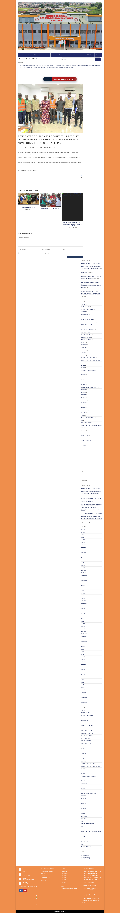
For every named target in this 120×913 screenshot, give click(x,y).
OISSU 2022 (83, 392)
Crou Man (64, 879)
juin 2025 (82, 557)
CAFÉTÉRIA (83, 311)
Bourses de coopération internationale (69, 888)
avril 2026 (83, 539)
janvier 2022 (83, 661)
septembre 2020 (84, 694)
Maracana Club (84, 377)
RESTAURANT (84, 410)
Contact (97, 54)
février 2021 (83, 689)
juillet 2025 (83, 555)
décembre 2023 (84, 603)
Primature (43, 875)
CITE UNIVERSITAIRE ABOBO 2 (87, 329)
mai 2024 (82, 590)
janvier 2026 (83, 544)
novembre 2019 (84, 697)
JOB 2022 (83, 362)
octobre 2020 (83, 692)
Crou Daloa (64, 875)
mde (81, 379)
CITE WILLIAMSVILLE (85, 332)
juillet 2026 (83, 532)
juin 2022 (82, 649)
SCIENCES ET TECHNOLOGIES (87, 417)
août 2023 (83, 613)
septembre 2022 (84, 641)
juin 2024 (82, 588)
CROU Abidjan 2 (36, 54)
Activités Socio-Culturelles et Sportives (76, 54)
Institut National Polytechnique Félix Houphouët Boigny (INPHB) (90, 889)
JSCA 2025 (83, 374)
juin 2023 (82, 618)
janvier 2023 (83, 631)
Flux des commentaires (85, 857)
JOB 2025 (83, 365)
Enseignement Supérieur (46, 877)
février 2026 (83, 542)
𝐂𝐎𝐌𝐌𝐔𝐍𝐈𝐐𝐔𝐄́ (84, 272)
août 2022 (83, 644)
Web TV (36, 58)
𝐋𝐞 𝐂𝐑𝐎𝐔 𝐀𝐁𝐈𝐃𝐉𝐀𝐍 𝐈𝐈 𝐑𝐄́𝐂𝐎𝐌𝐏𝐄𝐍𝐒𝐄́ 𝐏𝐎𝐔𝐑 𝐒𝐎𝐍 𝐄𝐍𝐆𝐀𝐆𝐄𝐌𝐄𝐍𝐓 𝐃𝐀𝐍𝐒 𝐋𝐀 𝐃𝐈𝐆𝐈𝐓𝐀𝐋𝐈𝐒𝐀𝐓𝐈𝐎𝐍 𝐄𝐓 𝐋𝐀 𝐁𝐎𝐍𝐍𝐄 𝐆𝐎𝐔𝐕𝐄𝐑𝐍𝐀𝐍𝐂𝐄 (91, 277)
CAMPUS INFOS (47, 147)
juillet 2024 (83, 585)
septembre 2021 (84, 672)
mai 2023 (82, 621)
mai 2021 (82, 682)
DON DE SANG (84, 347)
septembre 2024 (84, 580)
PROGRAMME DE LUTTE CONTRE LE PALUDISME (50, 209)
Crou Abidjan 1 (65, 871)
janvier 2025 (83, 570)
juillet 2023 (83, 616)
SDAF (82, 420)
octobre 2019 (83, 700)
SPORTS (82, 433)
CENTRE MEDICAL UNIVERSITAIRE (88, 322)
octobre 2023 (83, 608)
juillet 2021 (83, 677)
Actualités (28, 54)
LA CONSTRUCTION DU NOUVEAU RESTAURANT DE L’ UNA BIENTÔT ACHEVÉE (72, 224)
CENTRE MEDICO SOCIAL (86, 324)
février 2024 (83, 598)
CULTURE (83, 342)
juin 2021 (82, 679)
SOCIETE (83, 430)
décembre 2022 (84, 633)
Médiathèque (90, 54)
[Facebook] (21, 890)
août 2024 (83, 583)
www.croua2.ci (25, 883)
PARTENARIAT (84, 399)
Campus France (44, 885)
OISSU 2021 (83, 389)
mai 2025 (82, 560)
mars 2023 (83, 626)
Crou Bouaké (65, 873)
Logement (54, 54)
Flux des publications (85, 855)
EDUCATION (83, 350)
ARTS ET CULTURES (85, 306)
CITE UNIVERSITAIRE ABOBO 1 (87, 327)
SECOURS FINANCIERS (86, 422)
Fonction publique (44, 883)
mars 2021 (83, 687)
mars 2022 (83, 656)
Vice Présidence (44, 873)
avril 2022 (83, 654)
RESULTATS (83, 412)
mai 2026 (82, 537)
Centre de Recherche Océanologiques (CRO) (90, 901)
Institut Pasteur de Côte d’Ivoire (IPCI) (91, 898)
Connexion (83, 854)
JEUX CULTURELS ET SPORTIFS (88, 357)
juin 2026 (82, 534)
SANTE (82, 415)
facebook (84, 445)
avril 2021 (83, 684)
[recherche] (98, 59)
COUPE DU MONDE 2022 (86, 339)
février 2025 (83, 567)
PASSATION (83, 402)
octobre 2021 (83, 669)
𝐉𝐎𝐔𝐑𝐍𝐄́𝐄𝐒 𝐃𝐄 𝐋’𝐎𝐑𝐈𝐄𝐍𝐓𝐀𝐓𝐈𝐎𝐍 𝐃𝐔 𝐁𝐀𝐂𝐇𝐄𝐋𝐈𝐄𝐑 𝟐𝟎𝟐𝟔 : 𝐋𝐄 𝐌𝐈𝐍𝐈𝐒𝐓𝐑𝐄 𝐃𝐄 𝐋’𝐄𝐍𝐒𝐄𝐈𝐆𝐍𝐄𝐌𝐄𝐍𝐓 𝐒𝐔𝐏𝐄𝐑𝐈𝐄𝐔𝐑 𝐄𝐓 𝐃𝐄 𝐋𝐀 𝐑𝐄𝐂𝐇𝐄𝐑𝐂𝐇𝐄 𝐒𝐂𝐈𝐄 (91, 284)
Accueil (21, 54)
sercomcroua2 (22, 147)
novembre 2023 (84, 605)
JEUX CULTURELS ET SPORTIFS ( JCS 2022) (90, 360)
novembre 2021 (84, 667)
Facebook (22, 58)
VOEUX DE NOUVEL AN (86, 440)
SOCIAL (82, 427)
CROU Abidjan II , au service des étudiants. (29, 68)
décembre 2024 (84, 572)
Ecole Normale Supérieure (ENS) (90, 891)
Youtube (29, 58)
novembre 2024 (84, 575)
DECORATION (84, 344)
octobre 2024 (83, 577)
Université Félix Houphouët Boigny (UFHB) (92, 871)
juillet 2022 (83, 646)
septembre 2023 (84, 611)
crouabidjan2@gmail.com (28, 879)
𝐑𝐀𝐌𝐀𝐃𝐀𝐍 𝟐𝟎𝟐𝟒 (84, 405)
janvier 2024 (83, 600)
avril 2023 (83, 623)
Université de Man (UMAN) (88, 882)
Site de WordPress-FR (85, 858)
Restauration (62, 54)
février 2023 (83, 628)
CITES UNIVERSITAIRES (86, 334)
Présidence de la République (47, 871)
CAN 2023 (83, 316)
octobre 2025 (83, 552)
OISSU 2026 (83, 397)
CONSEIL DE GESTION (86, 337)
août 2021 (83, 674)
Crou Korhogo (65, 877)
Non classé (83, 384)
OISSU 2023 (83, 394)
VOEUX (82, 438)
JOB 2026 (83, 367)
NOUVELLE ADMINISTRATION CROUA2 (89, 387)
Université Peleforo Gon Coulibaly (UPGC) (92, 879)
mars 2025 (83, 565)
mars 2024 (83, 595)
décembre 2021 (84, 664)
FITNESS (83, 352)
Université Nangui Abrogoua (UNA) (90, 873)
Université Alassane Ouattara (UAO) (90, 875)
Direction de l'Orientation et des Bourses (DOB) (69, 885)
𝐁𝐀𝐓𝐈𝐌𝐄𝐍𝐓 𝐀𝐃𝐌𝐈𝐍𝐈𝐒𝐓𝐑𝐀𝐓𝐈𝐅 (87, 309)
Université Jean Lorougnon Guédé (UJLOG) (92, 877)
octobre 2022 (83, 639)
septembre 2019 (84, 702)
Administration (46, 54)
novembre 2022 (84, 636)
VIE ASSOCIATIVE (85, 435)
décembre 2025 (84, 547)
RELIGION (83, 407)
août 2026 (83, 529)
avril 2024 (83, 593)
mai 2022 (82, 651)
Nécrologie (83, 382)
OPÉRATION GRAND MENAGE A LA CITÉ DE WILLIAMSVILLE (28, 206)
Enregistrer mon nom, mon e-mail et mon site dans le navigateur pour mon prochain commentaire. (41, 252)
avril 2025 (83, 562)
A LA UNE (39, 147)
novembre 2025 (84, 550)
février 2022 (83, 659)
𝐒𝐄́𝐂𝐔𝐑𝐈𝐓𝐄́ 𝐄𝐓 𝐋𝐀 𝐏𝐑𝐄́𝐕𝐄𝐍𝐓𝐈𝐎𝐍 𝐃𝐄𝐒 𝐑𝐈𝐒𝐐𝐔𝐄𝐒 (91, 425)
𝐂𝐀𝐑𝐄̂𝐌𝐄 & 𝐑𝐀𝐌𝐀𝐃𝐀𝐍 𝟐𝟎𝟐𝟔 (87, 319)
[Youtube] (25, 890)
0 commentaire (57, 147)
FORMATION (83, 355)
